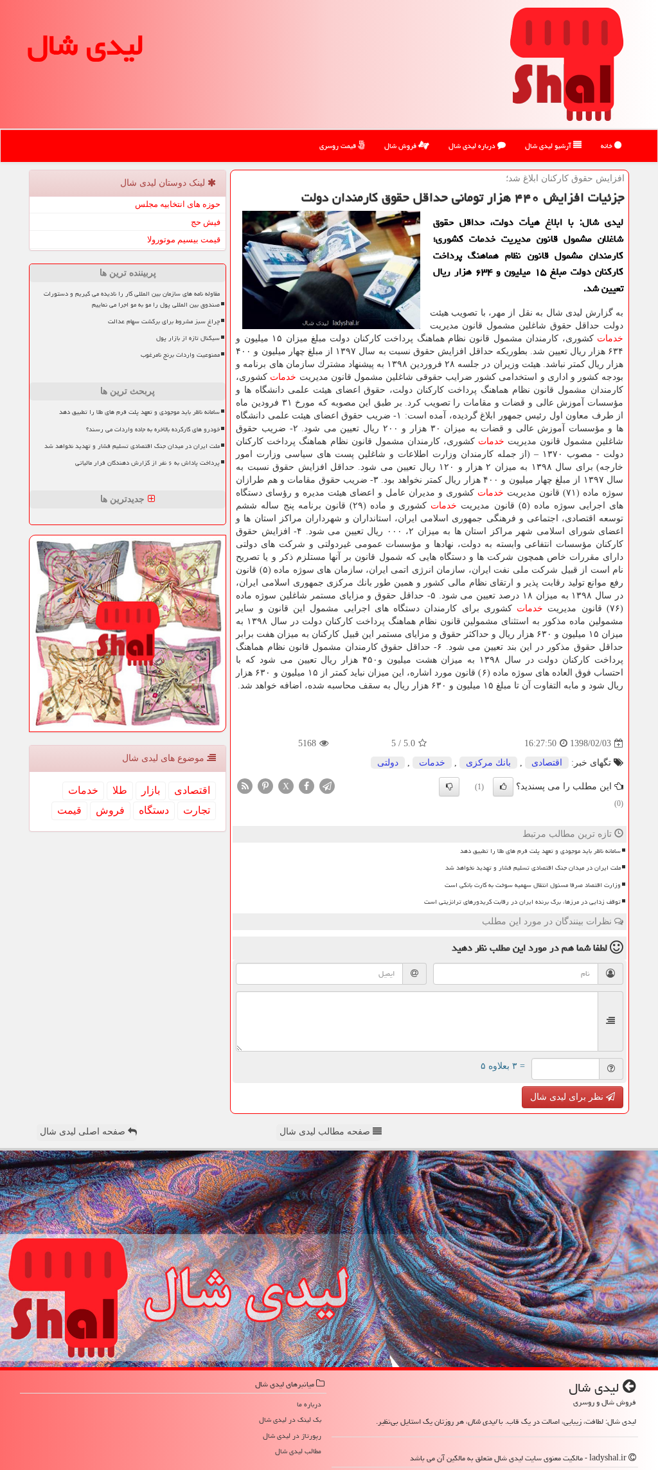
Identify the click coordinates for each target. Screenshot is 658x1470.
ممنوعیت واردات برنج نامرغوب (180, 354)
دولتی (387, 762)
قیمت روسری (338, 145)
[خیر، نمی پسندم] (449, 786)
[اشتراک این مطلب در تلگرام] (327, 786)
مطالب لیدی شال (298, 1451)
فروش (110, 810)
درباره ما (309, 1404)
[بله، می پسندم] (503, 786)
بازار (150, 790)
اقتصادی (546, 762)
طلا (119, 790)
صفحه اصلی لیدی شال (84, 1131)
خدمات (610, 338)
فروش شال (401, 145)
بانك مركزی (488, 762)
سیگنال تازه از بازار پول (188, 338)
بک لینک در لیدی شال (290, 1419)
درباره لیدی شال (473, 145)
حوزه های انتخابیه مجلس (177, 204)
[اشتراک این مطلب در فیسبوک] (307, 786)
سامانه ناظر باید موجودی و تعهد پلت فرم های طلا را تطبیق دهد (540, 851)
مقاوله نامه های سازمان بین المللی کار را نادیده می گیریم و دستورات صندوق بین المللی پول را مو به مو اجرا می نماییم (132, 299)
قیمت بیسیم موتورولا (183, 239)
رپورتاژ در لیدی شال (292, 1435)
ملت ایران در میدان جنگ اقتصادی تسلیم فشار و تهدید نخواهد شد (533, 867)
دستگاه (154, 810)
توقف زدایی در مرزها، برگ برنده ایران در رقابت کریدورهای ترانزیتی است (522, 901)
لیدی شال (85, 45)
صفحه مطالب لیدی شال (326, 1131)
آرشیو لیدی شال (549, 145)
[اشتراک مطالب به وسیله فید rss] (245, 786)
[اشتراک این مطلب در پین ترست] (265, 786)
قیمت (69, 810)
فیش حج (205, 222)
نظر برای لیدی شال (568, 1097)
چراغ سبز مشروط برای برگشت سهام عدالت (164, 321)
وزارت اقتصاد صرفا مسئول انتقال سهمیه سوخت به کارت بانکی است (533, 885)
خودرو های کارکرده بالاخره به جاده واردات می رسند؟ (153, 429)
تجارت (196, 810)
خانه (607, 145)
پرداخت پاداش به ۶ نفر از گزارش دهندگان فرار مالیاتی (147, 462)
